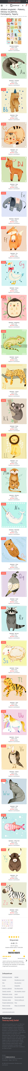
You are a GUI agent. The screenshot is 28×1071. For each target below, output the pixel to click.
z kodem (14, 49)
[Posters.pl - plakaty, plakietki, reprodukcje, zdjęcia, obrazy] (14, 5)
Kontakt (4, 980)
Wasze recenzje (6, 1005)
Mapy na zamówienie (20, 1005)
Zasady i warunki (6, 991)
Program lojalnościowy (7, 1002)
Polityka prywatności (7, 997)
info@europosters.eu (10, 1056)
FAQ (3, 982)
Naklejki (16, 977)
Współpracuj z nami (19, 980)
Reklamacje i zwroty (7, 994)
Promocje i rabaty (6, 1000)
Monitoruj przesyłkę (7, 977)
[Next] (26, 960)
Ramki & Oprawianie (7, 1008)
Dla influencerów (19, 988)
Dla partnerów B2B (19, 997)
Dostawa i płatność (7, 988)
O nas (3, 985)
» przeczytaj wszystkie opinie (8, 1012)
